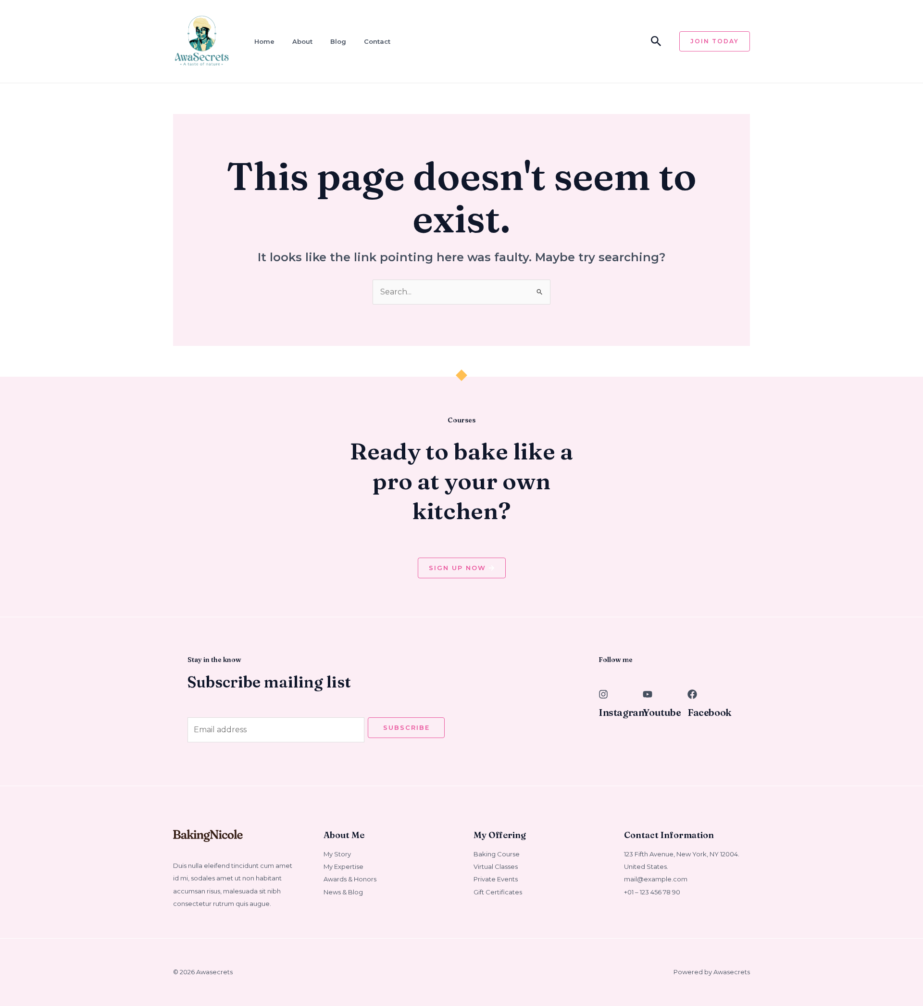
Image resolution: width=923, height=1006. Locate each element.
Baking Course (497, 854)
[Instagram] (603, 694)
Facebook (709, 712)
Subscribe (406, 727)
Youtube (662, 712)
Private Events (496, 879)
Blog (338, 41)
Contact (377, 41)
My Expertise (343, 866)
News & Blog (343, 892)
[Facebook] (692, 694)
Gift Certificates (498, 892)
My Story (337, 854)
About (302, 41)
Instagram (623, 712)
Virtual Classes (496, 866)
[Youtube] (647, 694)
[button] (656, 42)
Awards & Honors (350, 879)
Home (264, 41)
